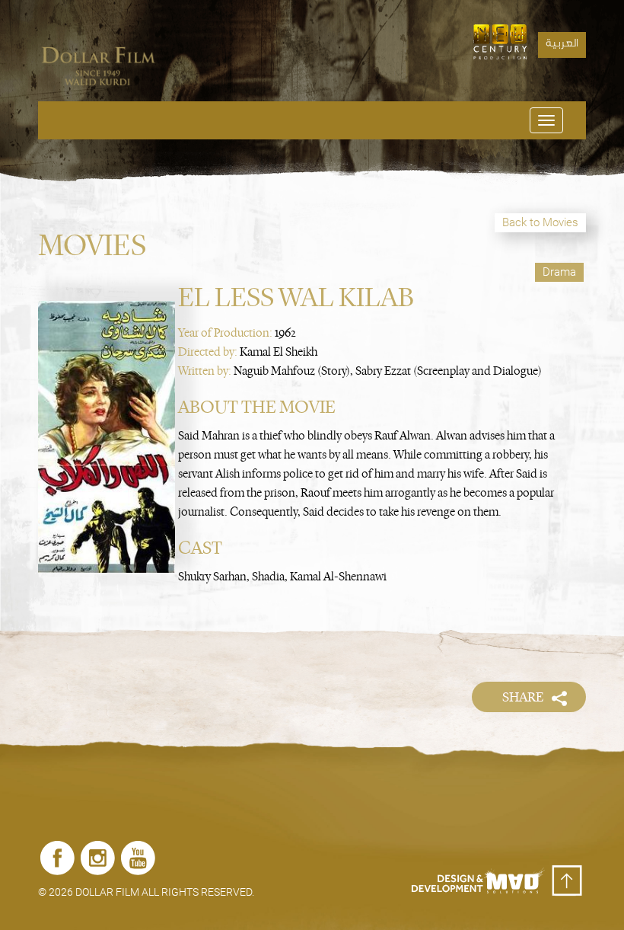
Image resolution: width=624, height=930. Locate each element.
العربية (562, 45)
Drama (559, 272)
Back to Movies (540, 222)
